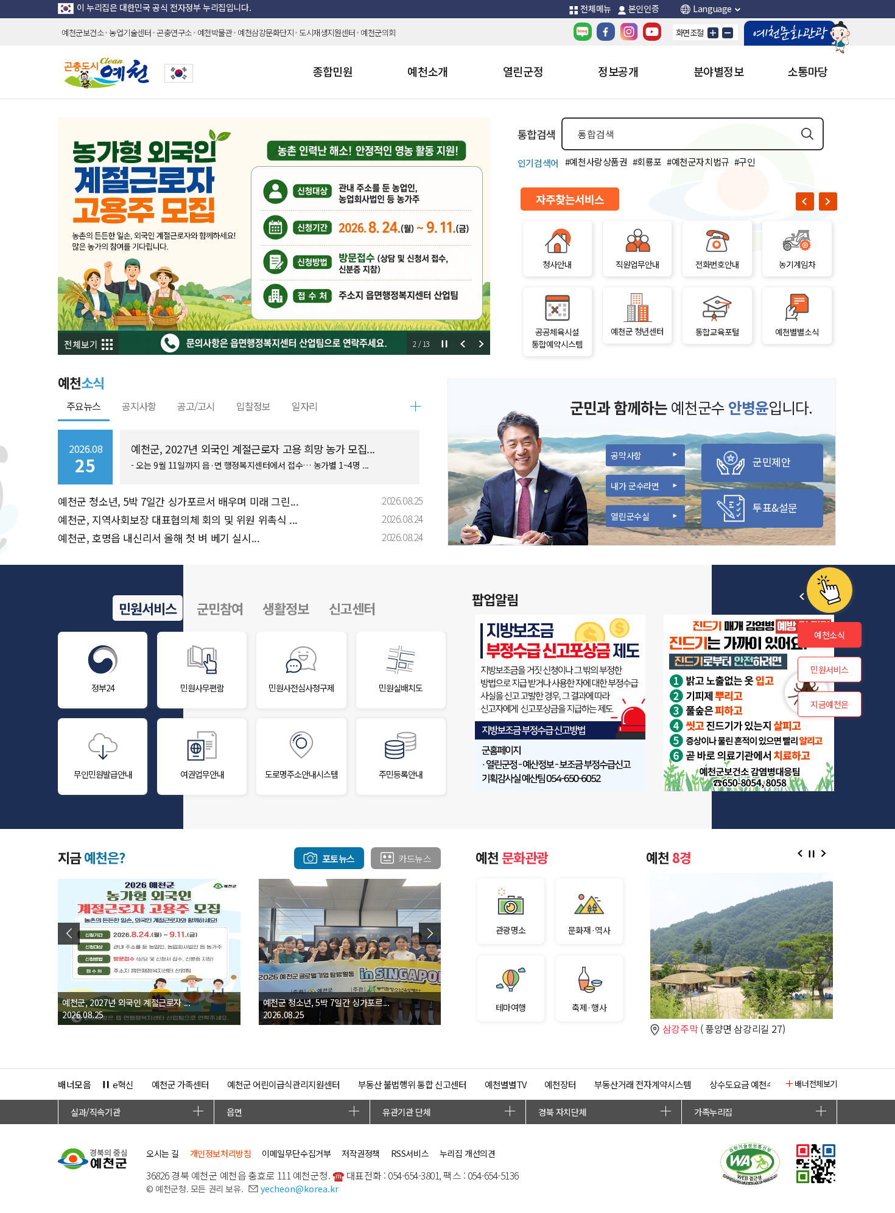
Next (481, 344)
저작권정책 (361, 1153)
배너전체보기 (816, 1083)
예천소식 (829, 635)
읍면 (234, 1112)
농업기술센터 (130, 32)
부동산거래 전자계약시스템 (642, 1084)
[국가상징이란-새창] (178, 73)
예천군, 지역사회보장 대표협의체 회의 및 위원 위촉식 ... (178, 519)
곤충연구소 (174, 32)
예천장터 (560, 1084)
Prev (463, 344)
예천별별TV (505, 1084)
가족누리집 (713, 1112)
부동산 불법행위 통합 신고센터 (412, 1084)
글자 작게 (727, 32)
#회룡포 (647, 161)
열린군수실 (630, 516)
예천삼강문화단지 (265, 32)
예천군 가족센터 (180, 1084)
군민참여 (220, 608)
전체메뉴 (595, 8)
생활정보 (285, 608)
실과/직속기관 (95, 1112)
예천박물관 (215, 32)
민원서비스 (148, 608)
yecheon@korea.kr (300, 1189)
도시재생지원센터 (327, 32)
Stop (444, 344)
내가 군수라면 (635, 486)
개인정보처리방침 (220, 1153)
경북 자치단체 (562, 1112)
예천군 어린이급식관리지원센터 (283, 1084)
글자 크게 (712, 32)
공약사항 (626, 455)
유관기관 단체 (406, 1112)
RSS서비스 (410, 1153)
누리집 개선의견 (468, 1153)
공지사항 (139, 406)
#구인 (745, 161)
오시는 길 (162, 1153)
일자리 (304, 406)
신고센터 (352, 608)
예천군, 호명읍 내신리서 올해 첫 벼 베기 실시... (158, 537)
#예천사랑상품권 (596, 161)
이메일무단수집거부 (296, 1153)
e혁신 (123, 1084)
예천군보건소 (82, 32)
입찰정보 (253, 406)
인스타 (629, 32)
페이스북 (606, 32)
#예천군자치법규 (698, 161)
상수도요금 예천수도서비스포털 (765, 1084)
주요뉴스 (83, 406)
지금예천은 (829, 704)
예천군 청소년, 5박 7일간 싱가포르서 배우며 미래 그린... (178, 501)
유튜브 (652, 32)
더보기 (415, 406)
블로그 (583, 32)
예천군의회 (378, 32)
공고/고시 (195, 406)
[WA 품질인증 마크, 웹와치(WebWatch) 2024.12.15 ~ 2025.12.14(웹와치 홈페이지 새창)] (750, 1165)
